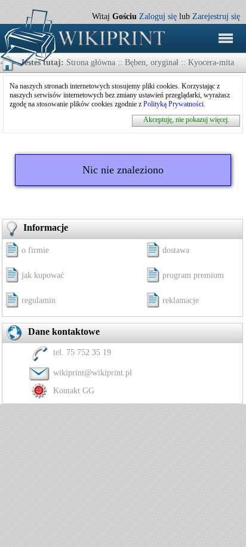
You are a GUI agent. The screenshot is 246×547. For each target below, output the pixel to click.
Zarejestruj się (216, 16)
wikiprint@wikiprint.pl (92, 372)
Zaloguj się (158, 16)
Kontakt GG (73, 390)
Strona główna (90, 62)
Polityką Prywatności (173, 104)
